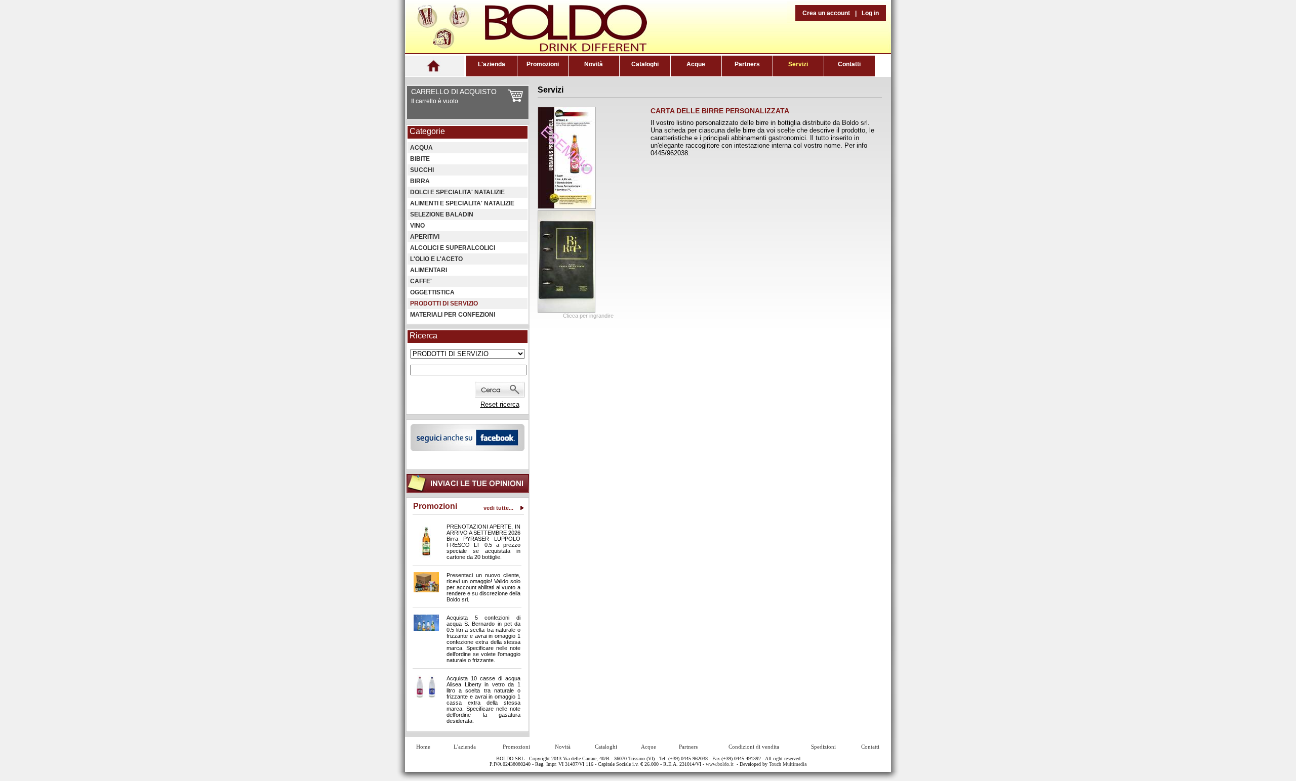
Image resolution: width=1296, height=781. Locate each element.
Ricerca (423, 335)
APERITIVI (424, 236)
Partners (747, 64)
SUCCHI (422, 169)
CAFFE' (421, 281)
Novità (593, 64)
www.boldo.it (720, 764)
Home (423, 747)
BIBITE (420, 158)
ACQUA (421, 147)
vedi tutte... (498, 508)
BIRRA (420, 181)
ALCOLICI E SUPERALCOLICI (452, 247)
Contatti (849, 64)
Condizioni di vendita (753, 747)
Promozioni (542, 64)
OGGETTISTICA (432, 292)
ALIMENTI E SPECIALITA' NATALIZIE (462, 203)
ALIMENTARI (428, 270)
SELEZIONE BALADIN (441, 214)
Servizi (798, 64)
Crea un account (826, 13)
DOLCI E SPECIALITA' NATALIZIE (457, 192)
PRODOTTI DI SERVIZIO (444, 303)
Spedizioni (823, 747)
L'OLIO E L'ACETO (436, 259)
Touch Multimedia (787, 764)
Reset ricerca (499, 404)
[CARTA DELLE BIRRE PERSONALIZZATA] (567, 206)
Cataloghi (645, 64)
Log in (870, 13)
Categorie (427, 131)
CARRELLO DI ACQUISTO (454, 92)
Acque (695, 64)
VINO (417, 225)
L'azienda (491, 64)
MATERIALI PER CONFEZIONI (452, 314)
